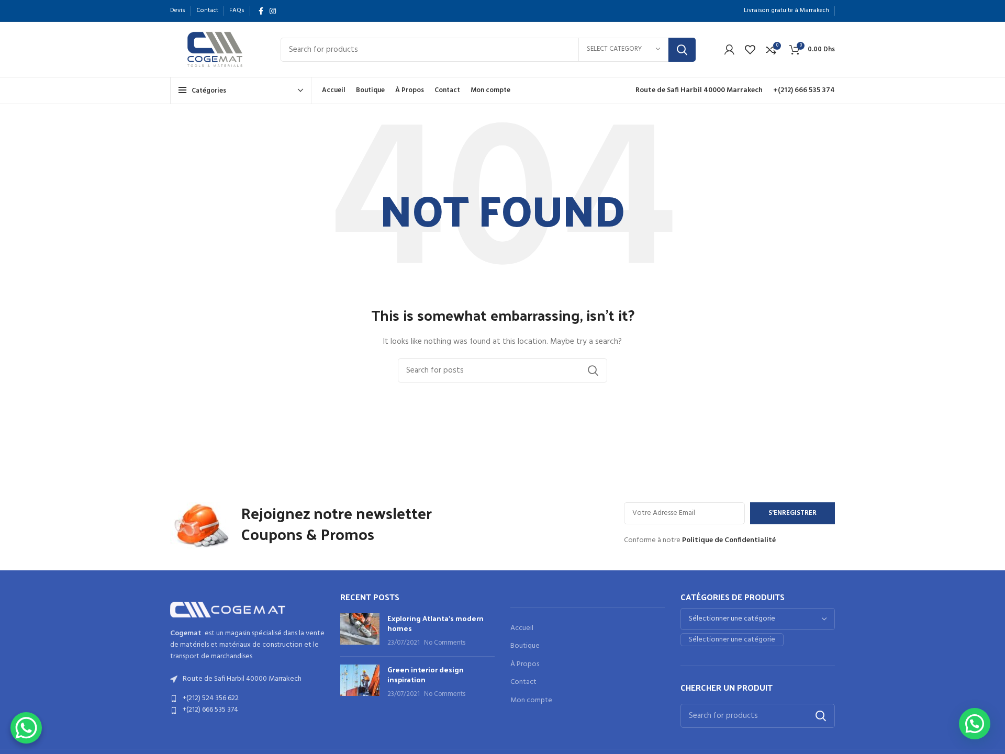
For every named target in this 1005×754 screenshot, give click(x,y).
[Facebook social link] (260, 11)
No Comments (444, 643)
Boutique (525, 646)
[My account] (729, 49)
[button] (974, 723)
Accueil (521, 628)
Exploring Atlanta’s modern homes (435, 623)
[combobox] (732, 639)
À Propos (524, 664)
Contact (523, 682)
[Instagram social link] (272, 11)
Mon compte (531, 700)
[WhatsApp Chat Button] (26, 728)
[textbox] (732, 640)
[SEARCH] (682, 50)
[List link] (247, 698)
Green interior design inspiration (425, 675)
